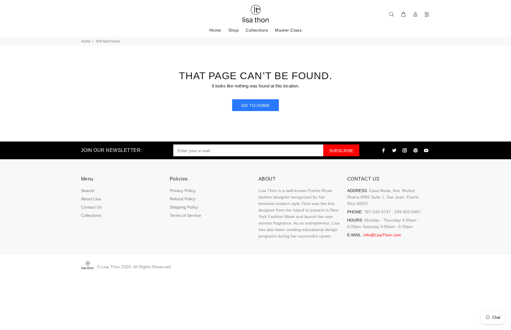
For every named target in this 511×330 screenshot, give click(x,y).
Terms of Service (185, 215)
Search (87, 190)
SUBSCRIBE (341, 150)
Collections (91, 215)
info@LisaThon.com (382, 235)
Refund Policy (182, 198)
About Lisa (91, 198)
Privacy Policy (182, 190)
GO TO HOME (255, 105)
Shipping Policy (184, 207)
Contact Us (91, 207)
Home (86, 41)
